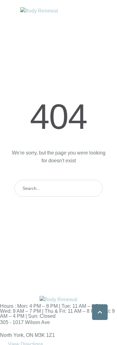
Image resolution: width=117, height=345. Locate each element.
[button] (100, 312)
